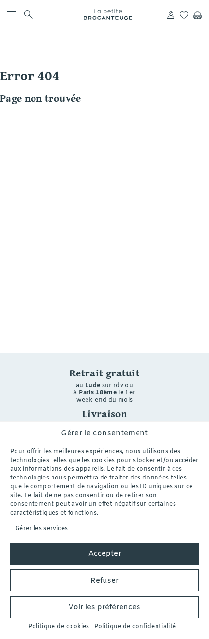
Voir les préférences (104, 607)
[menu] (12, 14)
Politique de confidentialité (135, 627)
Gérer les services (41, 528)
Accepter (104, 554)
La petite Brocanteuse (107, 14)
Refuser (104, 581)
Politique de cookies (58, 627)
